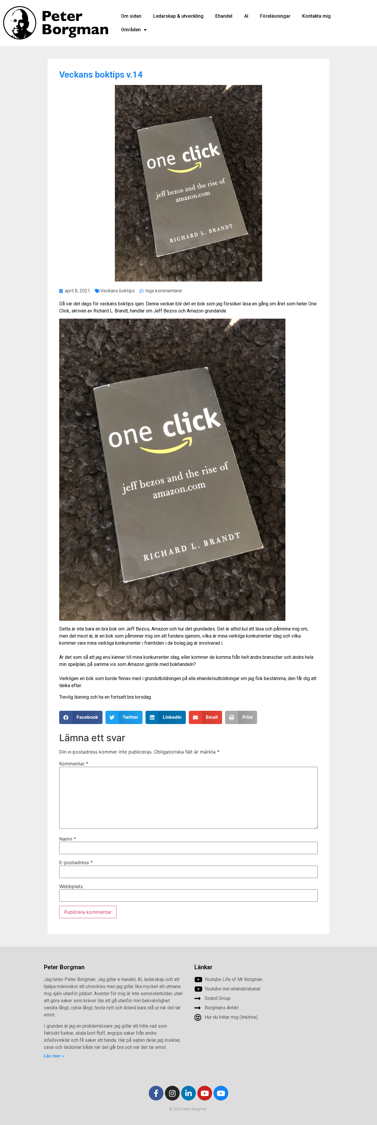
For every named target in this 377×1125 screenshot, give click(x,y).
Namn (67, 838)
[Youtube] (204, 1093)
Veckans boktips (117, 291)
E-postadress (76, 862)
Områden (131, 29)
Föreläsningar (275, 16)
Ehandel (223, 16)
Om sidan (131, 16)
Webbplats (71, 886)
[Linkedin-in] (188, 1093)
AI (246, 16)
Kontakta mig (316, 16)
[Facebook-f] (156, 1093)
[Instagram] (172, 1093)
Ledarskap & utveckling (178, 16)
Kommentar (73, 763)
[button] (80, 717)
